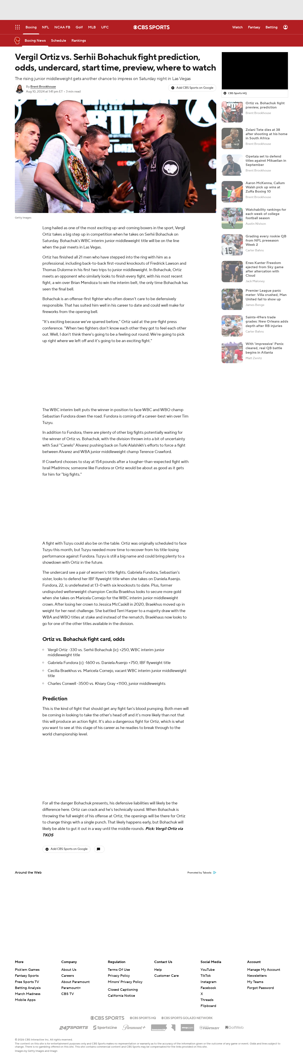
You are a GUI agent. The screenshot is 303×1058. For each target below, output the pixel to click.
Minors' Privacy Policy (125, 982)
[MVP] (187, 1026)
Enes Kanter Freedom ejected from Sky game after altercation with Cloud (264, 269)
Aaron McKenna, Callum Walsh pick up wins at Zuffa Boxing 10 (265, 187)
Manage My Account (263, 969)
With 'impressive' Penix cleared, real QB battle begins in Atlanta (264, 348)
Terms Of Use (119, 969)
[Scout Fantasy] (209, 1027)
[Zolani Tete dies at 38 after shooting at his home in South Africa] (232, 138)
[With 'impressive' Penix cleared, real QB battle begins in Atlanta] (232, 352)
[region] (255, 70)
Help (158, 969)
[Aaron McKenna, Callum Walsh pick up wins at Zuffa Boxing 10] (232, 191)
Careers (67, 975)
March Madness (27, 994)
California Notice (121, 995)
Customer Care (166, 975)
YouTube (208, 969)
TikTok (206, 975)
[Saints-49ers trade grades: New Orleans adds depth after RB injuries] (232, 326)
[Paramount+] (134, 1026)
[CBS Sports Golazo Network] (187, 1017)
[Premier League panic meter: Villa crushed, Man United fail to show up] (232, 299)
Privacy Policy (119, 975)
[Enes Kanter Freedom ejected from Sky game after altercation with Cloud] (232, 271)
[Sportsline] (105, 1027)
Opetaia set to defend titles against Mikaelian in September (266, 160)
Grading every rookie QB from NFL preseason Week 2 (266, 240)
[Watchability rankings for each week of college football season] (232, 218)
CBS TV (67, 994)
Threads (207, 1000)
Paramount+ (71, 988)
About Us (68, 969)
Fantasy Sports (27, 975)
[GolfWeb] (234, 1027)
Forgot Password (260, 988)
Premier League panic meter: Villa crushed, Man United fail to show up (266, 294)
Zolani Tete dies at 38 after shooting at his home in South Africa (266, 134)
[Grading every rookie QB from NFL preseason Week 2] (232, 245)
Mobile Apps (25, 1000)
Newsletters (257, 975)
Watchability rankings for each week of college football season (266, 213)
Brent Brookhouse (43, 87)
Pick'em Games (27, 969)
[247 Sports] (73, 1027)
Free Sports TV (27, 982)
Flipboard (208, 1006)
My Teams (255, 982)
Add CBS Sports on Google (194, 88)
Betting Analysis (28, 988)
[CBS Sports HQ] (143, 1017)
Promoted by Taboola (199, 872)
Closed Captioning (123, 989)
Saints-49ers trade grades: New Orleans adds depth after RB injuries (267, 321)
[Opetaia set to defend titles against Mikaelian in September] (232, 165)
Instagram (208, 982)
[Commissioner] (163, 1026)
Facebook (208, 988)
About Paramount (75, 982)
